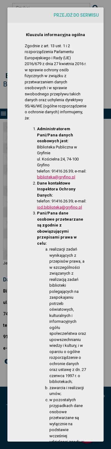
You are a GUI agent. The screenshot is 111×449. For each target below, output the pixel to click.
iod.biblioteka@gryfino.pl (59, 207)
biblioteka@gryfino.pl (56, 177)
